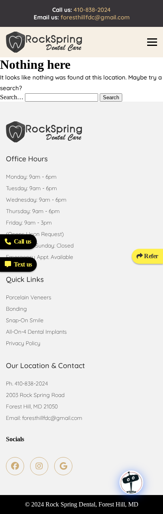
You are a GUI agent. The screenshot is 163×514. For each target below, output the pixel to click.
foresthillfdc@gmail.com (95, 17)
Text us (23, 264)
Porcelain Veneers (28, 297)
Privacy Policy (23, 343)
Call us (22, 241)
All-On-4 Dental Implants (36, 331)
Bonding (16, 308)
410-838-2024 (92, 9)
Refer (150, 256)
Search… (11, 97)
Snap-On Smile (25, 320)
